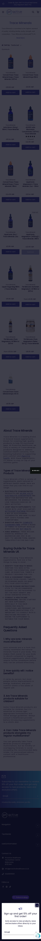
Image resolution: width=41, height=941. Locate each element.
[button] (35, 470)
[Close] (37, 905)
